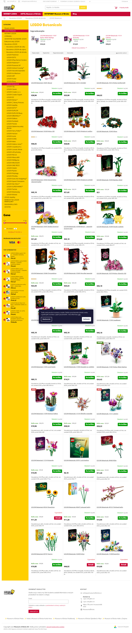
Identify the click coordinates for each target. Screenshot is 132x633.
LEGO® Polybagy (13, 173)
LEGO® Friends (12, 124)
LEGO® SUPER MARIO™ (15, 186)
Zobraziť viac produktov (78, 48)
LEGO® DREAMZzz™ (14, 116)
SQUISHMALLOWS (10, 204)
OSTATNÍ (7, 207)
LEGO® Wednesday (13, 192)
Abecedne (70, 53)
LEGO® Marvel (12, 155)
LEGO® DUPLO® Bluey (14, 113)
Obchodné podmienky (50, 1)
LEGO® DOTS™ (12, 108)
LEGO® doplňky (12, 105)
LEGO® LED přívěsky (14, 152)
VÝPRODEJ (8, 36)
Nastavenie (46, 319)
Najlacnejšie (35, 53)
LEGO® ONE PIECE (13, 165)
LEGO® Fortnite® (12, 121)
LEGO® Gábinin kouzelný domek (15, 127)
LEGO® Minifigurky (13, 160)
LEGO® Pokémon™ (13, 63)
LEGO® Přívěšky (12, 176)
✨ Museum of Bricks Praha (14, 618)
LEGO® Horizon (12, 133)
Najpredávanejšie (58, 53)
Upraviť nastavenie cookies (55, 627)
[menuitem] (10, 14)
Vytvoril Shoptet (123, 627)
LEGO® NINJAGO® (13, 163)
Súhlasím (86, 319)
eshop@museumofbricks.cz (92, 593)
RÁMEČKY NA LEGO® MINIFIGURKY (11, 201)
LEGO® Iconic (11, 136)
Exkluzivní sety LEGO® (12, 41)
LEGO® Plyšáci (12, 171)
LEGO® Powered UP (14, 65)
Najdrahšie (46, 53)
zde (79, 314)
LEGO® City (11, 87)
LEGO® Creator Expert (14, 95)
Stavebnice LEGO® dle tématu (16, 52)
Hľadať (83, 7)
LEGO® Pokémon (13, 55)
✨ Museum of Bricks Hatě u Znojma (114, 618)
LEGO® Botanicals (13, 84)
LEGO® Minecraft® (13, 157)
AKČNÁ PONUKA (10, 31)
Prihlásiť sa (34, 611)
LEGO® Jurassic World (14, 149)
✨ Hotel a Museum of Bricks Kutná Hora (38, 618)
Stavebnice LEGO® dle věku (15, 47)
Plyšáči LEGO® (9, 28)
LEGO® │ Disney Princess (15, 102)
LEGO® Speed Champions (15, 181)
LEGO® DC (10, 97)
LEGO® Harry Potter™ (14, 131)
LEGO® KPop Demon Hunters (17, 60)
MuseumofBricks (88, 609)
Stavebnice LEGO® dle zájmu (16, 49)
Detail (58, 518)
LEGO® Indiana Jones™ (14, 144)
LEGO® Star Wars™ (13, 184)
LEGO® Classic (12, 89)
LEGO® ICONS (12, 139)
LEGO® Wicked (12, 195)
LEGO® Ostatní (12, 168)
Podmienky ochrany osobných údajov (72, 1)
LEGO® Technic (12, 189)
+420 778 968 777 (89, 599)
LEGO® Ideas (11, 141)
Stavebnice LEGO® (10, 44)
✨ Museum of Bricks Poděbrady (64, 618)
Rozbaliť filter (14, 232)
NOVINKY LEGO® (10, 33)
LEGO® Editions (12, 118)
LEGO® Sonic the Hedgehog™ (17, 179)
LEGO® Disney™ (12, 100)
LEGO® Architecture (13, 73)
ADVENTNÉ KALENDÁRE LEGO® (15, 39)
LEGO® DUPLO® (12, 110)
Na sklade (11, 228)
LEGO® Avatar (11, 79)
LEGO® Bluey (11, 81)
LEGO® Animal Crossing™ (15, 68)
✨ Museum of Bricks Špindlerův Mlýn (89, 618)
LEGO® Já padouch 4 (14, 147)
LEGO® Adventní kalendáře (16, 71)
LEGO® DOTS (11, 57)
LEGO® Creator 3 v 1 (14, 92)
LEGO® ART (11, 76)
